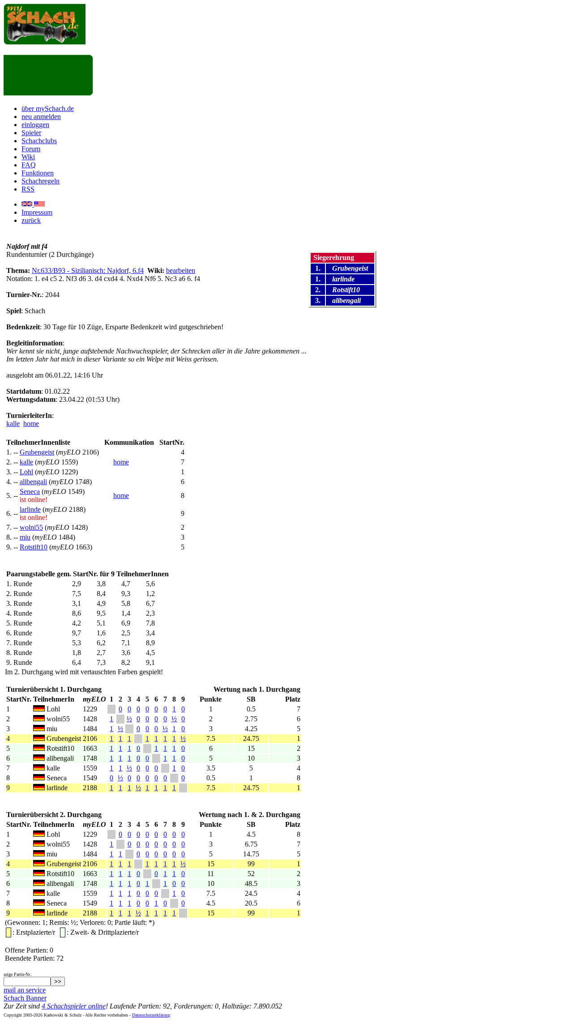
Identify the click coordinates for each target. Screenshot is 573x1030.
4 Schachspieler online (74, 1006)
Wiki (28, 157)
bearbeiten (180, 270)
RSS (27, 189)
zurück (31, 220)
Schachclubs (39, 141)
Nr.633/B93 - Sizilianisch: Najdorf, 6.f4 (88, 270)
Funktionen (37, 173)
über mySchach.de (47, 108)
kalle (13, 423)
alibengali (33, 481)
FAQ (28, 165)
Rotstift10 (33, 547)
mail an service (25, 990)
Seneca (30, 491)
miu (25, 537)
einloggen (35, 124)
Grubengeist (37, 452)
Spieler (31, 132)
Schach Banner (25, 998)
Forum (30, 149)
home (31, 423)
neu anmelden (41, 116)
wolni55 (31, 527)
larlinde (30, 509)
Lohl (26, 472)
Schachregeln (40, 181)
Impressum (36, 212)
